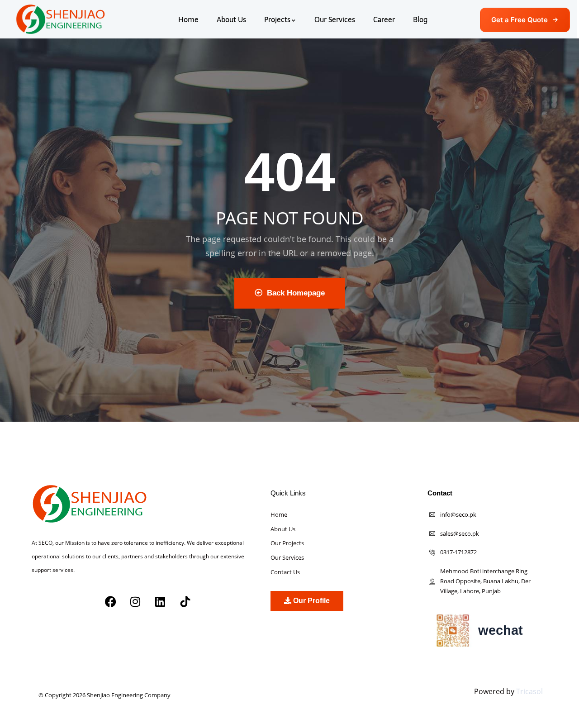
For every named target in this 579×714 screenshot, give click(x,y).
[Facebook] (110, 601)
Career (384, 19)
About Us (231, 19)
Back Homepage (296, 293)
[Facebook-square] (41, 632)
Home (188, 19)
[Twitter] (64, 632)
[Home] (60, 19)
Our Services (334, 19)
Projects (277, 19)
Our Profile (310, 601)
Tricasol (529, 691)
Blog (420, 19)
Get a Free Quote (519, 19)
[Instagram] (135, 601)
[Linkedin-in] (109, 632)
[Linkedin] (160, 601)
